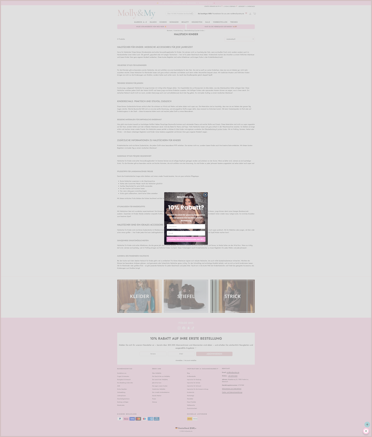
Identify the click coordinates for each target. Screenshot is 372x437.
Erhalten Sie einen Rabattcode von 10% (186, 239)
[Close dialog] (205, 194)
